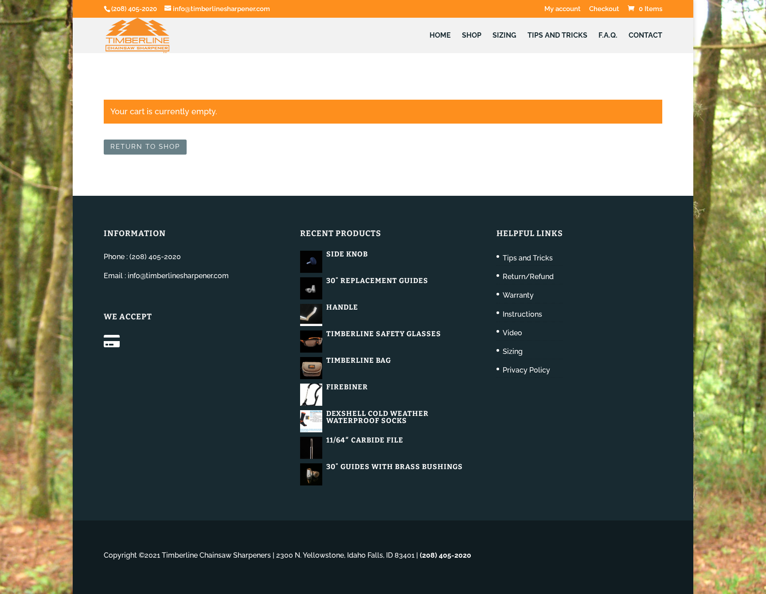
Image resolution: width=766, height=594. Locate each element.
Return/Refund (528, 276)
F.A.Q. (607, 35)
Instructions (522, 314)
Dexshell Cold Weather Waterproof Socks (377, 417)
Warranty (518, 295)
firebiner (347, 387)
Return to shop (145, 147)
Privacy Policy (526, 370)
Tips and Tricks (557, 35)
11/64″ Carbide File (364, 440)
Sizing (504, 35)
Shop (471, 35)
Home (440, 35)
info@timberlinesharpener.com (178, 276)
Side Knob (347, 254)
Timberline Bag (358, 360)
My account (562, 9)
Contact (645, 35)
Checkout (604, 9)
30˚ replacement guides (377, 280)
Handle (342, 307)
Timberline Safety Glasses (383, 334)
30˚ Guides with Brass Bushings (394, 466)
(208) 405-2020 (134, 9)
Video (512, 333)
